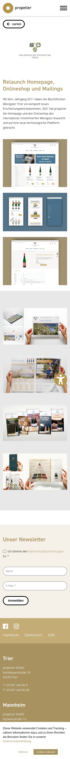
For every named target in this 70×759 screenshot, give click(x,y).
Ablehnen (23, 752)
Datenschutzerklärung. (17, 741)
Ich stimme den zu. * (33, 553)
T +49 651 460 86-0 (15, 685)
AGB (51, 635)
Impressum (11, 635)
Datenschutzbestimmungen (46, 551)
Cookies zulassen (45, 752)
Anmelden (16, 600)
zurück (16, 24)
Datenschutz (33, 635)
